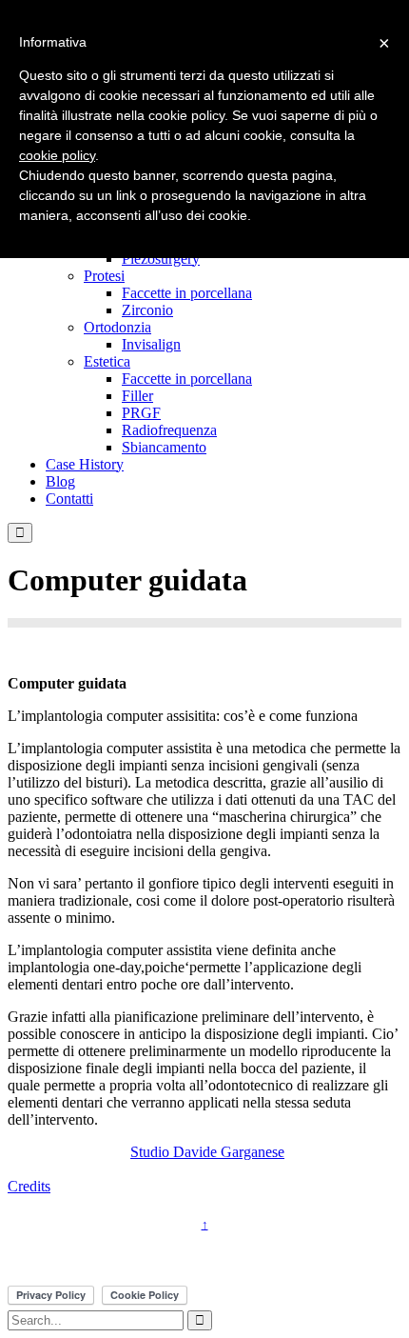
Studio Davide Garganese (207, 1152)
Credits (29, 1186)
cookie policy (57, 155)
